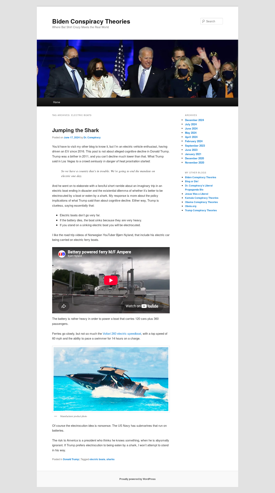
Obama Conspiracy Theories (201, 202)
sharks (110, 459)
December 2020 (194, 158)
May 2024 (190, 133)
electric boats (97, 459)
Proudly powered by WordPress (137, 479)
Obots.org (190, 206)
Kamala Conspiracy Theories (201, 198)
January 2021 (193, 154)
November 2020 (194, 162)
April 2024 (191, 137)
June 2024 (191, 128)
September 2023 (195, 145)
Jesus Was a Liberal (196, 194)
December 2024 (194, 120)
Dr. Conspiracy (92, 137)
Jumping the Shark (75, 130)
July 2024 (191, 124)
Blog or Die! (191, 181)
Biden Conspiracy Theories (91, 21)
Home (56, 102)
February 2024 (194, 141)
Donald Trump (71, 459)
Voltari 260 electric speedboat (122, 333)
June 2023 (191, 150)
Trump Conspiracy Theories (201, 210)
